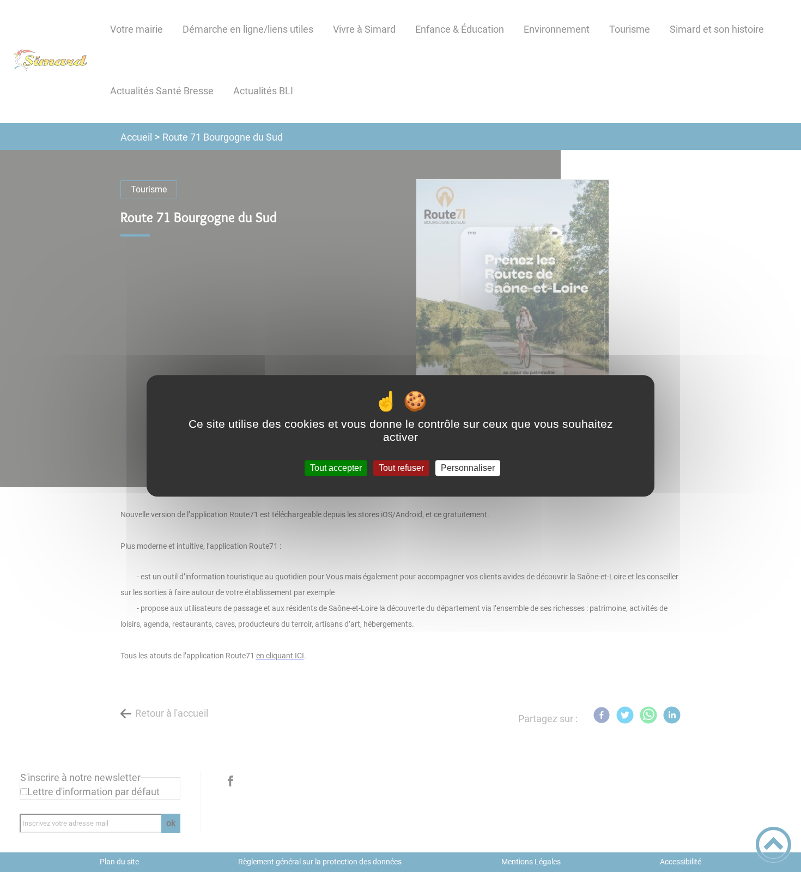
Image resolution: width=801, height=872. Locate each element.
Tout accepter (336, 468)
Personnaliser (468, 468)
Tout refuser (401, 468)
